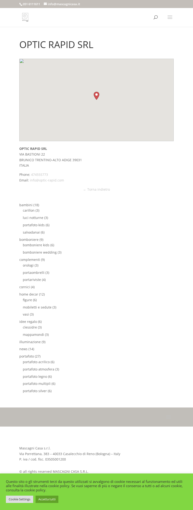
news (23, 349)
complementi (29, 259)
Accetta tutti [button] (47, 499)
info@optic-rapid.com (47, 180)
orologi (28, 265)
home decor (28, 294)
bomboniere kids (36, 245)
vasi (26, 314)
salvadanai (31, 232)
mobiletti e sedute (37, 307)
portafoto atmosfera (38, 369)
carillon (29, 210)
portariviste (32, 279)
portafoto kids (34, 225)
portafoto (26, 356)
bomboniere (29, 239)
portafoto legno (35, 376)
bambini (25, 205)
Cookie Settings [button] (19, 499)
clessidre (30, 327)
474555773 (39, 174)
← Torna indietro (96, 189)
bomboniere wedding (40, 252)
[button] (96, 96)
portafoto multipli (37, 383)
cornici (24, 287)
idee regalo (28, 321)
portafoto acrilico (36, 362)
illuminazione (30, 342)
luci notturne (33, 217)
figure (27, 300)
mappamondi (33, 334)
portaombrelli (33, 272)
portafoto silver (35, 391)
